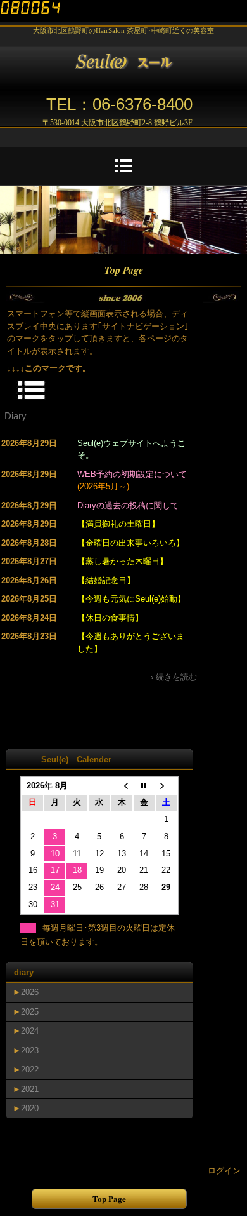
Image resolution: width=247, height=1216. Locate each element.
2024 (30, 1031)
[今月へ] (144, 786)
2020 (30, 1108)
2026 (30, 992)
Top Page (109, 1198)
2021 (30, 1089)
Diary (15, 415)
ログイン (224, 1170)
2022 (30, 1069)
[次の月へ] (166, 786)
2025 (30, 1012)
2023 (30, 1050)
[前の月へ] (121, 786)
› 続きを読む (174, 677)
